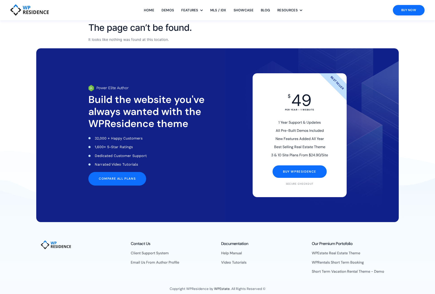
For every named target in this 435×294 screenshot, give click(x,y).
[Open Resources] (301, 10)
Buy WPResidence (299, 172)
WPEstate (222, 289)
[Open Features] (201, 10)
